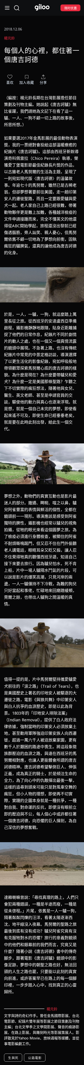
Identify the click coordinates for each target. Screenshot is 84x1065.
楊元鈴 (9, 38)
